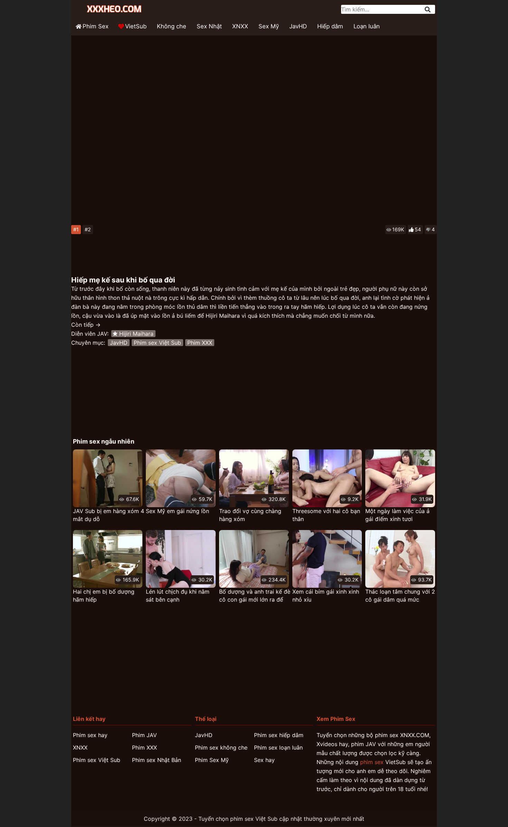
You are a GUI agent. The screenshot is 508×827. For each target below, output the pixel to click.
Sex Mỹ (268, 26)
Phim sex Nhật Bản (156, 759)
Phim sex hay (90, 735)
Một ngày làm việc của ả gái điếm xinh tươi (397, 515)
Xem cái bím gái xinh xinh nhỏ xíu (325, 595)
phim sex (372, 762)
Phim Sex (96, 26)
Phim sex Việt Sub (157, 342)
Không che (171, 26)
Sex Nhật (209, 26)
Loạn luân (367, 26)
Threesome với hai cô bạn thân (326, 515)
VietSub (136, 26)
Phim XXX (199, 342)
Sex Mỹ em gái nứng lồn (177, 511)
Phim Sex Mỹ (212, 759)
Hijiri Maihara (136, 333)
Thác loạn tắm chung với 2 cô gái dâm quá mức (400, 595)
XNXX (240, 26)
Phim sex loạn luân (278, 747)
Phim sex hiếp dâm (278, 735)
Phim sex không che (221, 747)
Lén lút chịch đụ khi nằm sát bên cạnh (177, 595)
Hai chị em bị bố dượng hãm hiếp (103, 595)
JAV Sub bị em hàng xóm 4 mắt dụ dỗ (108, 515)
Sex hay (264, 759)
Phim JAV (144, 735)
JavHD (298, 26)
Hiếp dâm (330, 26)
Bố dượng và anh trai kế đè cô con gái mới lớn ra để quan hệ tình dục (254, 596)
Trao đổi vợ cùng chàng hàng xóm (250, 515)
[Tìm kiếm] (428, 9)
